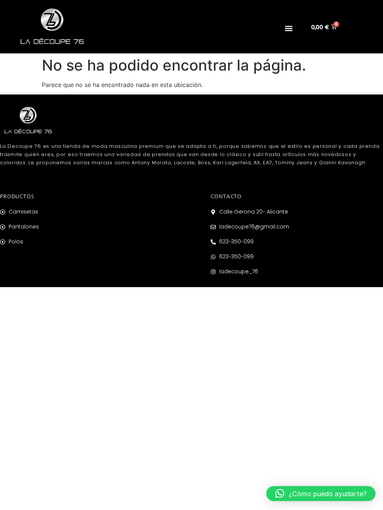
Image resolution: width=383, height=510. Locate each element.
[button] (288, 28)
